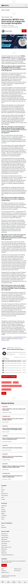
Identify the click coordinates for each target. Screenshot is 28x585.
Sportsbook (4, 505)
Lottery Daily (4, 543)
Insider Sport (4, 545)
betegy (16, 382)
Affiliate (3, 513)
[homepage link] (5, 5)
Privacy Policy (17, 570)
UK (2, 488)
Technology (4, 515)
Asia (2, 491)
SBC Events (4, 553)
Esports (3, 517)
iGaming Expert (4, 535)
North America (4, 493)
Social (2, 519)
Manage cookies (17, 569)
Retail (2, 507)
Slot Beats (3, 551)
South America (4, 495)
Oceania (3, 499)
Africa (2, 497)
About (2, 569)
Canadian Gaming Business (7, 555)
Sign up (4, 565)
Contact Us (3, 570)
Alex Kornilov (6, 382)
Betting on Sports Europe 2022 (11, 386)
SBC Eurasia (4, 549)
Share (24, 31)
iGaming (3, 509)
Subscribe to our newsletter (9, 376)
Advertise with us (5, 572)
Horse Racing (6, 389)
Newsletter (3, 527)
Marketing (3, 511)
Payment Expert (4, 537)
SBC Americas (4, 533)
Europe (3, 490)
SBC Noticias (4, 539)
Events (8, 10)
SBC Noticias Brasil (5, 541)
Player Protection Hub (6, 547)
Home (3, 10)
